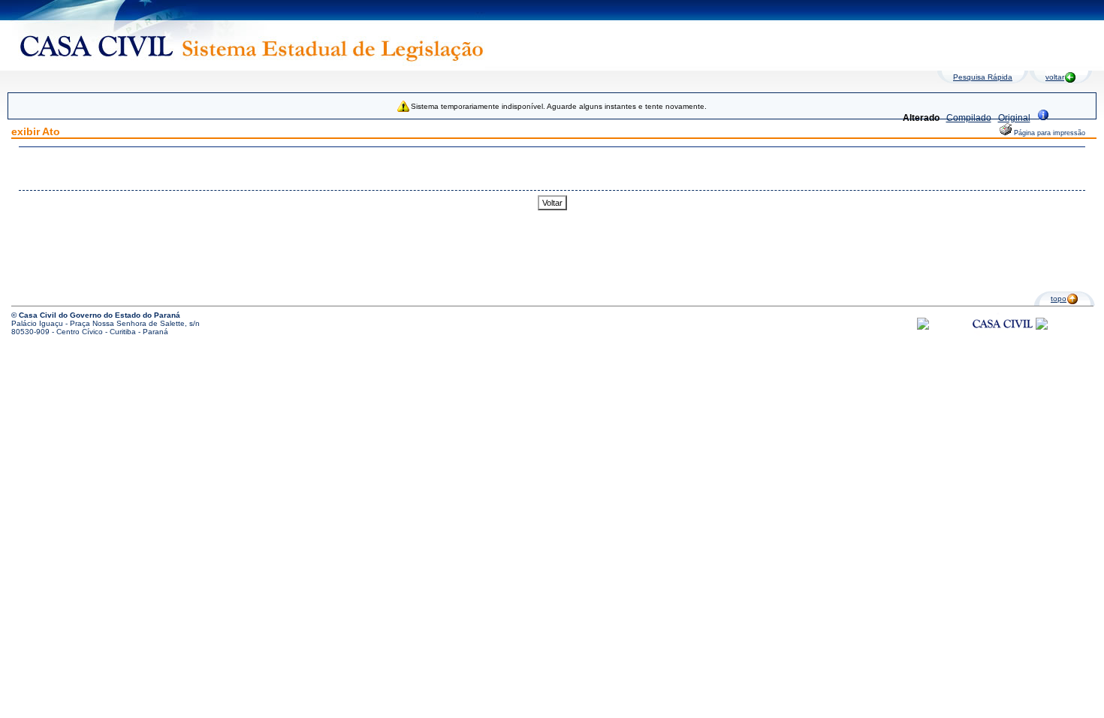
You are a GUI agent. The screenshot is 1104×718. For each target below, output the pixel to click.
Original (1014, 118)
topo (1058, 298)
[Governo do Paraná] (1042, 327)
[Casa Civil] (1003, 337)
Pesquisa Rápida (982, 77)
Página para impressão (1048, 133)
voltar (1054, 77)
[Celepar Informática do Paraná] (923, 327)
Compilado (968, 118)
